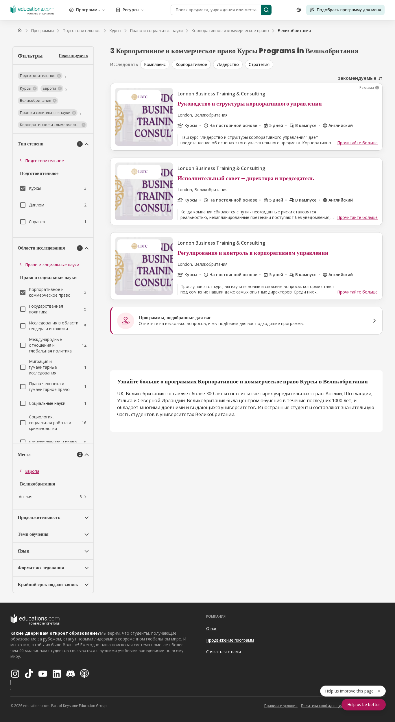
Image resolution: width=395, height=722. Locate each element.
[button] (40, 75)
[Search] (266, 10)
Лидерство (228, 64)
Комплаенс (155, 64)
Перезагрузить (73, 55)
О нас (211, 628)
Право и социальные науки (52, 264)
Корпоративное (191, 64)
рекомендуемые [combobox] (356, 78)
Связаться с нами (223, 651)
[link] (294, 31)
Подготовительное (44, 160)
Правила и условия (281, 705)
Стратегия (259, 64)
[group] (261, 64)
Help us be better (363, 704)
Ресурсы (131, 9)
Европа (32, 471)
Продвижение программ (230, 640)
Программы (88, 9)
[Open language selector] (299, 10)
